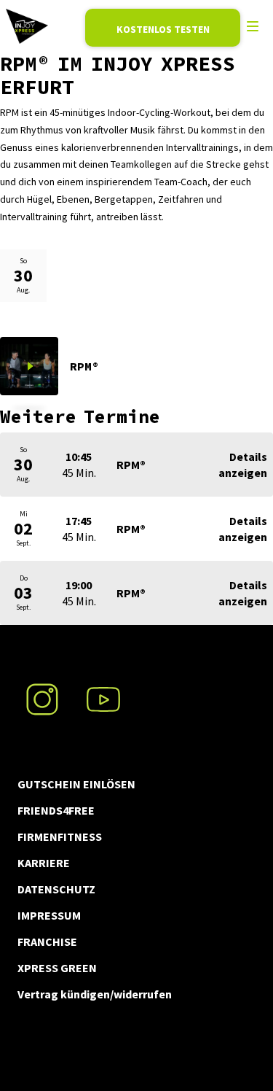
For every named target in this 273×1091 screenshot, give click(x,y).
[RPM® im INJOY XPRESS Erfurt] (27, 26)
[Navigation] (252, 26)
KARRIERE (43, 862)
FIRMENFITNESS (59, 836)
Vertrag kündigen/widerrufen (94, 994)
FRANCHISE (47, 941)
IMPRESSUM (49, 915)
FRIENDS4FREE (56, 810)
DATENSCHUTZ (56, 889)
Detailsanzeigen (242, 464)
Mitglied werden (162, 28)
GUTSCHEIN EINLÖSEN (76, 784)
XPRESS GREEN (57, 967)
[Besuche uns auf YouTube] (103, 690)
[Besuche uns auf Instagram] (42, 690)
